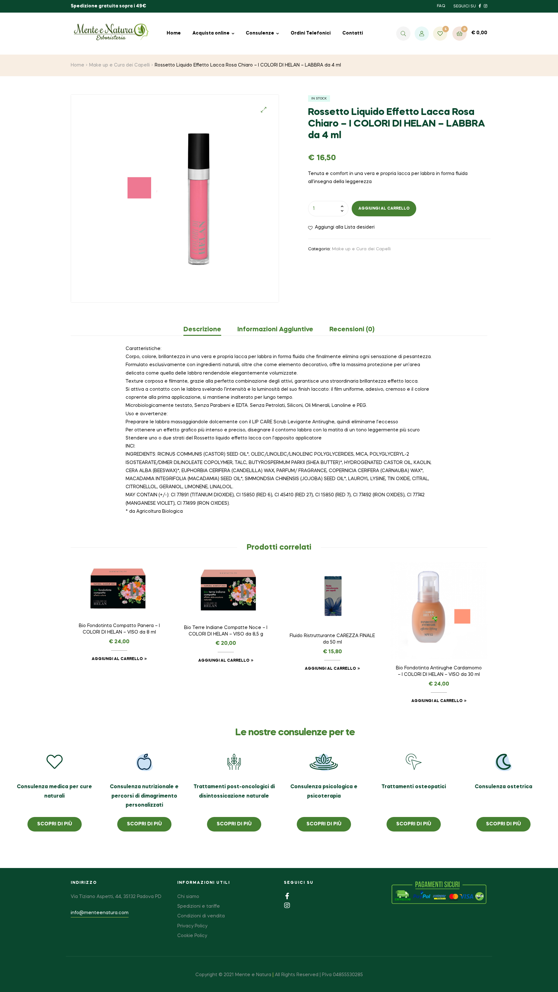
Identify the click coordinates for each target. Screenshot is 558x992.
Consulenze (260, 33)
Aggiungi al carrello (383, 209)
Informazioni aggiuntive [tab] (275, 329)
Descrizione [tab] (202, 329)
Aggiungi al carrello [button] (117, 659)
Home (174, 33)
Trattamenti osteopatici (413, 787)
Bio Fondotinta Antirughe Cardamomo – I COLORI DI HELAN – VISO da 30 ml (439, 671)
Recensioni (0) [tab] (352, 329)
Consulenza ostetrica (503, 787)
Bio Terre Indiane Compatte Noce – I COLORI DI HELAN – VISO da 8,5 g (225, 630)
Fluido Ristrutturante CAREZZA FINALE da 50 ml (332, 639)
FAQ (441, 6)
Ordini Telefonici (311, 33)
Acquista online (211, 33)
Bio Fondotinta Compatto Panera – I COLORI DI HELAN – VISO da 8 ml (119, 629)
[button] (263, 109)
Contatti (352, 33)
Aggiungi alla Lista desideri (345, 227)
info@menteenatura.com (100, 913)
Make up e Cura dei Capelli (119, 65)
